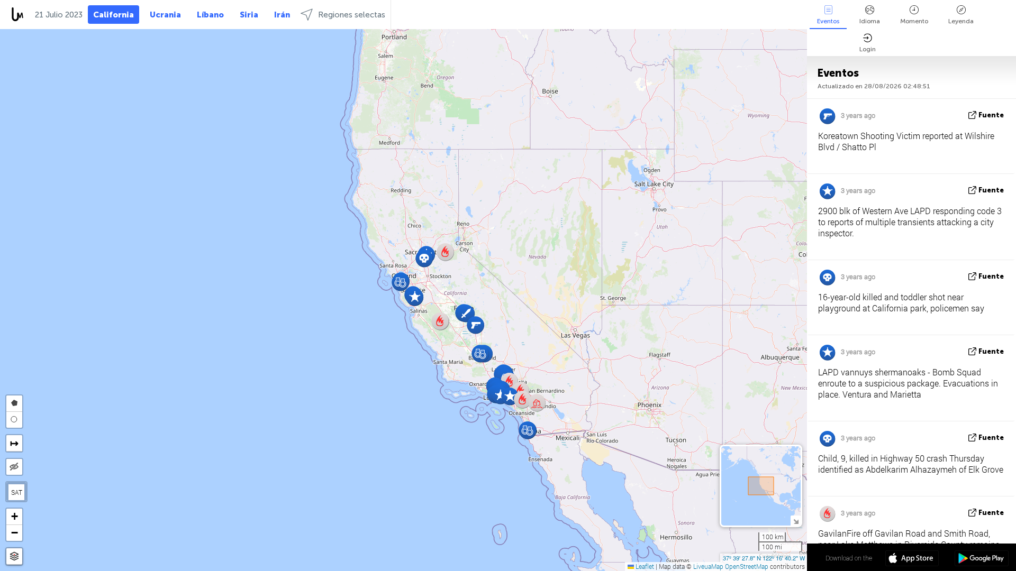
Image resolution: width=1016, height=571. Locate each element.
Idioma (869, 21)
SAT (16, 492)
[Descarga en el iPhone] (912, 559)
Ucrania (165, 15)
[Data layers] (14, 556)
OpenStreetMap (746, 566)
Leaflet (644, 566)
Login (867, 49)
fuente (991, 115)
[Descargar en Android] (981, 559)
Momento (914, 21)
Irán (282, 15)
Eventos (828, 21)
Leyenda (961, 21)
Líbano (210, 15)
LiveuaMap (708, 566)
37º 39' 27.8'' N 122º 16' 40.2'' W (764, 558)
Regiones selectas (351, 15)
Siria (249, 15)
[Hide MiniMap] (796, 520)
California (113, 15)
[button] (510, 396)
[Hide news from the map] (14, 467)
